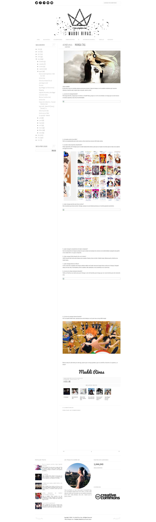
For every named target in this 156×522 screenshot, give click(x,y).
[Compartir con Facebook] (70, 381)
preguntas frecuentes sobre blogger (47, 92)
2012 (39, 140)
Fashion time (42, 78)
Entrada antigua (119, 451)
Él (78, 39)
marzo (40, 128)
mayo (40, 123)
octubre (41, 66)
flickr (47, 2)
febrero (41, 130)
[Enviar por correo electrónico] (64, 381)
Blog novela (46, 39)
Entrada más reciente (64, 451)
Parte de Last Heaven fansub (45, 80)
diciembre (41, 61)
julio (40, 118)
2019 (39, 49)
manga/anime (73, 379)
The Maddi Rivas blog (77, 517)
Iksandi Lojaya (88, 519)
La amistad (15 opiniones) (48, 503)
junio (40, 120)
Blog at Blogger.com (69, 519)
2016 (39, 56)
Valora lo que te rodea (44, 110)
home (38, 39)
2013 (39, 137)
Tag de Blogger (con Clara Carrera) (46, 87)
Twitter (36, 2)
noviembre (41, 64)
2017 (39, 54)
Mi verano (41, 85)
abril (40, 125)
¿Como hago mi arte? (43, 83)
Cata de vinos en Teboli (44, 113)
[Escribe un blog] (66, 381)
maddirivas (75, 378)
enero (40, 133)
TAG (78, 379)
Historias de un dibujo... (89, 39)
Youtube (44, 2)
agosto (41, 71)
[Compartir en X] (68, 381)
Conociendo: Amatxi (43, 95)
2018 (39, 51)
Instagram (51, 2)
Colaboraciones (58, 39)
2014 (39, 135)
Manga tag (41, 90)
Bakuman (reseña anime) (45, 97)
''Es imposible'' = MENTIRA (44, 115)
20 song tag (45, 474)
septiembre (42, 69)
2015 (39, 59)
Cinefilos (101, 39)
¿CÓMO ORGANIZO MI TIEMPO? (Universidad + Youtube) (52, 494)
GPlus (40, 2)
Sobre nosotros (70, 39)
